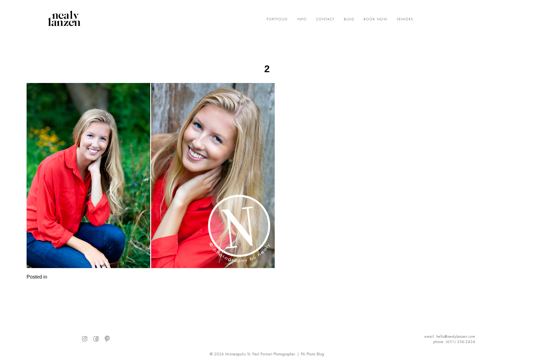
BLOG (349, 19)
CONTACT (325, 19)
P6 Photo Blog (312, 354)
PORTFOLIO (277, 19)
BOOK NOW (376, 19)
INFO (302, 19)
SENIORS (405, 19)
